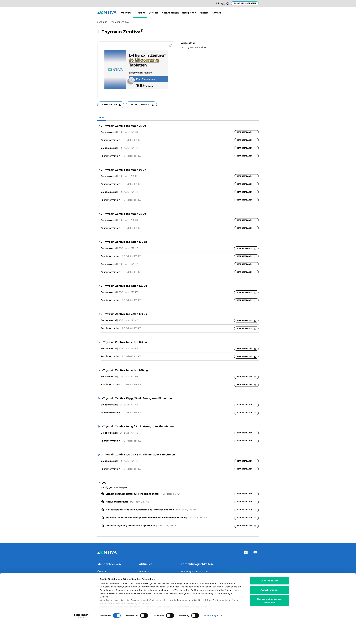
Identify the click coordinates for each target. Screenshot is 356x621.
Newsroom (145, 571)
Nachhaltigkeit (170, 13)
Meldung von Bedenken (194, 571)
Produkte (140, 13)
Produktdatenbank (120, 22)
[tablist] (178, 118)
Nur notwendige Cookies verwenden (269, 600)
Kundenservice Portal (244, 3)
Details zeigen (211, 615)
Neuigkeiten (189, 13)
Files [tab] (102, 117)
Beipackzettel (109, 104)
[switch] (144, 615)
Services (153, 13)
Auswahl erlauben (269, 590)
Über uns (126, 13)
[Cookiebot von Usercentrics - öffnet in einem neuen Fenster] (81, 615)
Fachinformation (140, 104)
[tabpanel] (178, 329)
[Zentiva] (107, 12)
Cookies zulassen (269, 581)
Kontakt (216, 13)
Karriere (204, 13)
